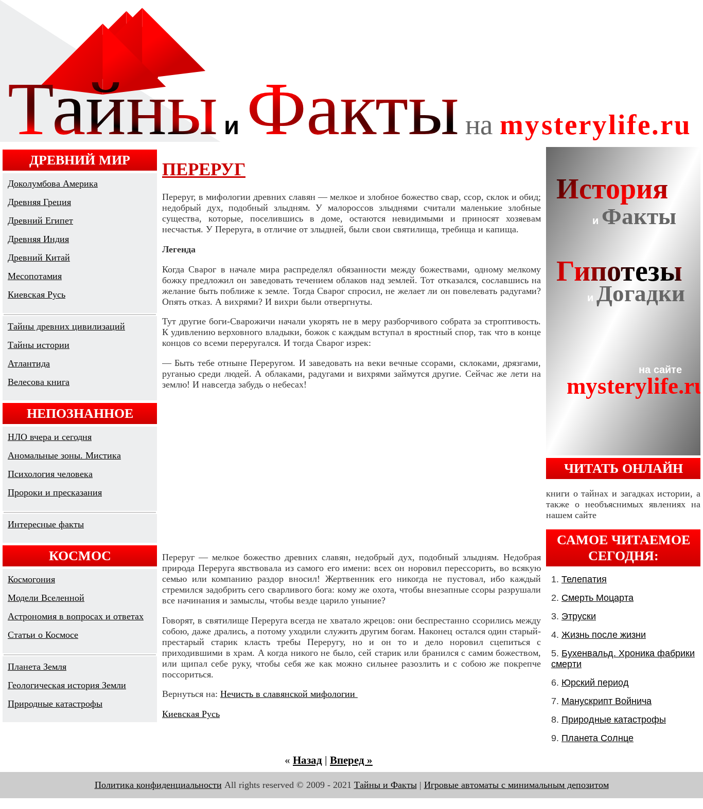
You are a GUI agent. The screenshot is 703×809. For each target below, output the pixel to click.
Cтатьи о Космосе (43, 635)
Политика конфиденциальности (158, 785)
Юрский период (595, 682)
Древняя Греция (39, 202)
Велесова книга (38, 382)
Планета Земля (37, 666)
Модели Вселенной (46, 598)
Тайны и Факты (385, 785)
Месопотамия (35, 276)
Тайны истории (38, 345)
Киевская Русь (36, 294)
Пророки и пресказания (55, 492)
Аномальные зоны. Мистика (64, 455)
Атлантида (29, 363)
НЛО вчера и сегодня (50, 437)
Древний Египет (40, 220)
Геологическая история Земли (67, 685)
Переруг (203, 169)
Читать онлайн (623, 468)
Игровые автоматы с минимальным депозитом (516, 785)
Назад (307, 760)
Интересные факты (46, 524)
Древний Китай (39, 257)
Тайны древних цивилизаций (66, 326)
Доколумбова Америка (53, 183)
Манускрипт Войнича (606, 701)
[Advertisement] (351, 471)
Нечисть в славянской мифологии (289, 694)
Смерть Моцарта (597, 598)
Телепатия (584, 579)
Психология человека (50, 474)
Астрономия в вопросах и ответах (76, 616)
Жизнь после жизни (603, 635)
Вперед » (351, 760)
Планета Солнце (597, 738)
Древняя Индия (38, 239)
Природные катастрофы (55, 703)
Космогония (31, 579)
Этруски (578, 616)
